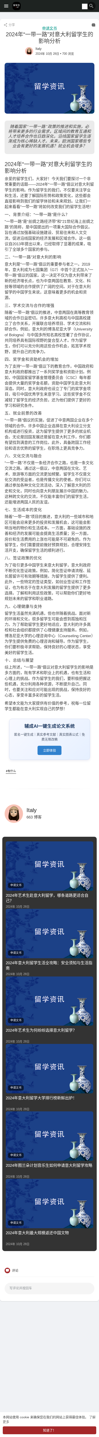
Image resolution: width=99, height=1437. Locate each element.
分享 (11, 25)
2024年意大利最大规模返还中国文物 (37, 1233)
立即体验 (49, 750)
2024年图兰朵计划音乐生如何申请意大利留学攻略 (49, 1165)
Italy (38, 49)
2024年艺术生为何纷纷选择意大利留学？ (41, 1030)
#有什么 (11, 771)
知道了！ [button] (49, 1430)
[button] (91, 6)
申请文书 (49, 28)
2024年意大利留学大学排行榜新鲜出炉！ (41, 1098)
